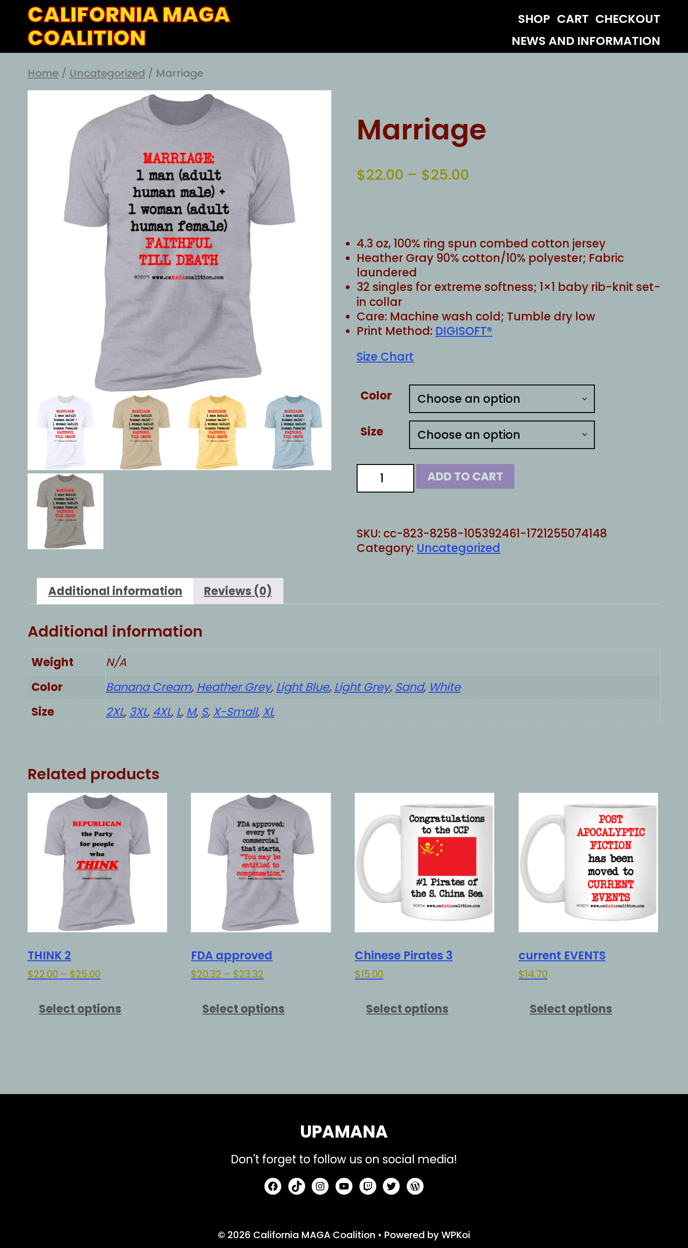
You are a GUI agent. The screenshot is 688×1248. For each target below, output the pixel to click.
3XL (138, 711)
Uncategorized (107, 73)
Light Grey (362, 687)
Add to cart (465, 476)
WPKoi (455, 1234)
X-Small (235, 711)
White (445, 687)
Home (43, 73)
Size (371, 431)
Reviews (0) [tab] (238, 591)
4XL (162, 711)
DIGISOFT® (463, 331)
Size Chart (385, 356)
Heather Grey (234, 687)
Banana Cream (148, 687)
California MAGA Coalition (129, 26)
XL (268, 711)
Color (376, 395)
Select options (80, 1008)
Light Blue (302, 687)
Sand (409, 687)
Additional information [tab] (115, 591)
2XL (115, 711)
